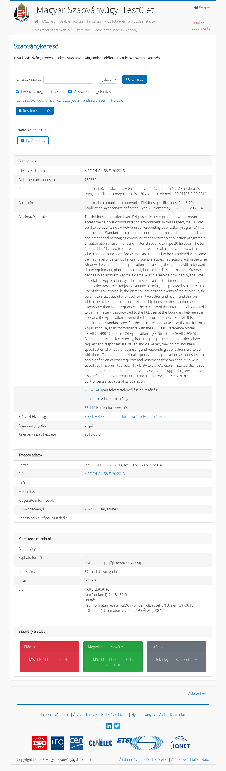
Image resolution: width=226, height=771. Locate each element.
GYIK (162, 714)
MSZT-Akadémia (117, 21)
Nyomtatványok (143, 714)
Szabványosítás (71, 21)
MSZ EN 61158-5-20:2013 (105, 473)
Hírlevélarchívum (114, 714)
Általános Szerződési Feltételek (143, 759)
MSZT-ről (49, 21)
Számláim (82, 30)
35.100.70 (92, 398)
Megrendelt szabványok (53, 30)
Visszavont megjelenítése (93, 91)
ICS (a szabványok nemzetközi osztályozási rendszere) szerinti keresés (69, 100)
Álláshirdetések (85, 714)
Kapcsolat (177, 714)
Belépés (204, 7)
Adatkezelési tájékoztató (190, 759)
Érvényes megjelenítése (39, 91)
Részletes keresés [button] (36, 110)
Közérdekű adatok (55, 714)
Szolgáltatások (144, 21)
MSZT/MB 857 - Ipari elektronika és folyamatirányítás (125, 416)
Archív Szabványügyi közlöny (115, 30)
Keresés (136, 79)
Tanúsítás (94, 21)
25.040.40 (92, 390)
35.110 (90, 407)
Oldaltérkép (196, 693)
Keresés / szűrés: (29, 79)
